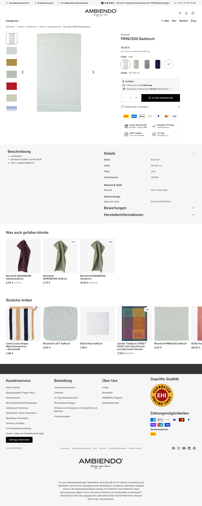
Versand (102, 448)
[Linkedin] (189, 448)
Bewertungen (115, 208)
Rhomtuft (125, 34)
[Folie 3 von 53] (11, 62)
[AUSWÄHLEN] (36, 269)
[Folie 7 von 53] (11, 110)
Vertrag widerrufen (19, 439)
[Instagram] (178, 448)
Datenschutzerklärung (81, 448)
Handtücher (31, 26)
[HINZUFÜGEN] (147, 336)
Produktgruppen (62, 416)
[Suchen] (180, 13)
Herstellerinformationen (123, 215)
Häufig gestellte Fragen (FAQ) (20, 392)
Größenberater (13, 397)
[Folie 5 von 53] (11, 86)
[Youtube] (184, 448)
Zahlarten (58, 392)
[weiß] (125, 64)
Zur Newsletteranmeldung (18, 428)
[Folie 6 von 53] (11, 98)
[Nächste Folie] (94, 72)
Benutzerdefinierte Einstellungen (21, 403)
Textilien (20, 26)
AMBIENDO (17, 448)
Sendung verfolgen (15, 423)
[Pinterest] (194, 448)
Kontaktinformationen (117, 448)
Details (109, 153)
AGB (95, 448)
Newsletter (107, 392)
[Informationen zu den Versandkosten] (170, 88)
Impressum (65, 448)
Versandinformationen (64, 387)
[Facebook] (173, 448)
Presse (105, 387)
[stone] (136, 64)
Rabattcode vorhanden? (136, 106)
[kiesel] (147, 64)
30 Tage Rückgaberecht (66, 397)
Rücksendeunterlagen (64, 403)
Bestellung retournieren (17, 418)
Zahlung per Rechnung (17, 408)
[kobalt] (157, 64)
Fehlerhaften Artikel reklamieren (21, 413)
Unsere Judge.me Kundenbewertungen (25, 433)
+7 (169, 64)
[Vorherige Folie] (22, 72)
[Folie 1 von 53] (11, 38)
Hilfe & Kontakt (13, 387)
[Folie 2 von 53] (11, 50)
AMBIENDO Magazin (112, 397)
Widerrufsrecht (135, 448)
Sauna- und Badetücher (50, 26)
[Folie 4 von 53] (11, 74)
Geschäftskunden (110, 403)
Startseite (10, 26)
